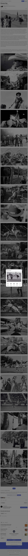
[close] (21, 270)
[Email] (14, 284)
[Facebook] (11, 284)
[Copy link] (8, 284)
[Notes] (17, 284)
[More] (20, 284)
